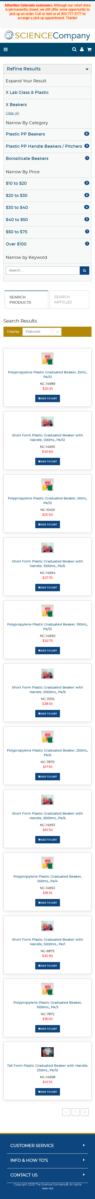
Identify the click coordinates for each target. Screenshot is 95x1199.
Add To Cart (49, 398)
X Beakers (16, 105)
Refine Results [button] (24, 69)
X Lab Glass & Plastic (27, 93)
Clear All (12, 113)
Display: (13, 331)
